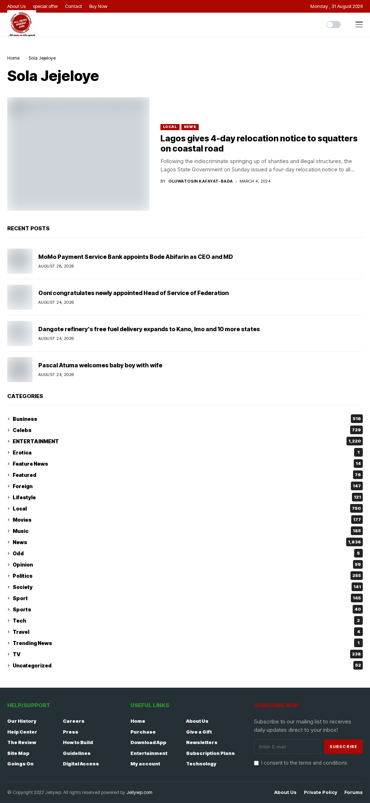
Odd (186, 553)
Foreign (187, 486)
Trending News (186, 643)
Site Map (18, 753)
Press (70, 732)
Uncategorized (187, 665)
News (190, 127)
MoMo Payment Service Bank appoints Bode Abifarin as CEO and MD (135, 256)
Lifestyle (187, 497)
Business (187, 419)
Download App (148, 742)
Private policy (320, 792)
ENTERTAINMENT (187, 441)
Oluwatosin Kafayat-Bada (200, 181)
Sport (187, 598)
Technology (201, 763)
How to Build (78, 742)
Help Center (22, 732)
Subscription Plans (210, 753)
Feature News (187, 464)
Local (170, 127)
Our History (21, 721)
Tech (186, 621)
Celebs (187, 430)
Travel (186, 632)
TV (187, 654)
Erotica (186, 452)
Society (187, 587)
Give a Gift (199, 732)
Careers (74, 721)
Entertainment (148, 753)
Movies (187, 520)
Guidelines (77, 753)
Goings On (20, 763)
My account (145, 763)
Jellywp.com (139, 792)
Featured (187, 475)
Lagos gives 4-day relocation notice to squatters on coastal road (259, 143)
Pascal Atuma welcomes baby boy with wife (100, 365)
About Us (197, 721)
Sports (187, 609)
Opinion (187, 564)
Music (187, 531)
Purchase (143, 732)
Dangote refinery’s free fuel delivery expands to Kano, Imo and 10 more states (149, 329)
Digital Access (81, 763)
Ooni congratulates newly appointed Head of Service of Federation (133, 292)
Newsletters (202, 742)
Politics (187, 576)
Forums (353, 792)
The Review (21, 742)
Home (13, 58)
